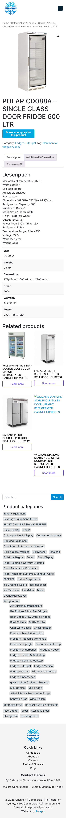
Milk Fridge (35, 688)
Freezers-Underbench (23, 649)
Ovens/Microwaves (15, 595)
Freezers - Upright (21, 644)
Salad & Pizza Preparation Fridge (30, 693)
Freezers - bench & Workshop (28, 638)
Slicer (24, 710)
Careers (33, 760)
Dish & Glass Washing (16, 551)
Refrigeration (18, 23)
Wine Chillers (37, 698)
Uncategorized (30, 716)
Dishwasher (39, 551)
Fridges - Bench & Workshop (27, 655)
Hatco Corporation (29, 579)
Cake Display (12, 530)
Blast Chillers (18, 622)
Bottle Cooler (37, 622)
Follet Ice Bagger (14, 557)
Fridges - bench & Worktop (26, 660)
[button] (58, 36)
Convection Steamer (48, 535)
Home (5, 23)
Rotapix (40, 811)
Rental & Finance (33, 764)
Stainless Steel (40, 710)
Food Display (45, 557)
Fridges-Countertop (44, 671)
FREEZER (9, 579)
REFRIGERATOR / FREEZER (41, 705)
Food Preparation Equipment (21, 568)
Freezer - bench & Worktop (26, 633)
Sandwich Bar (18, 698)
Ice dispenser (38, 584)
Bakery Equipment (15, 513)
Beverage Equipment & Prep (20, 519)
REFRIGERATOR (13, 705)
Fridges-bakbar (19, 671)
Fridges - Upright (36, 23)
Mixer (40, 590)
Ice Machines (11, 590)
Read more (17, 383)
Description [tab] (14, 157)
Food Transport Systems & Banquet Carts (29, 573)
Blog (33, 768)
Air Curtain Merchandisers (26, 605)
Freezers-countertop (48, 644)
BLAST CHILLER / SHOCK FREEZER (25, 524)
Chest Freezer (42, 627)
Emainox (55, 551)
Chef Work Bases (20, 627)
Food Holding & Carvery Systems (24, 562)
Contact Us (33, 752)
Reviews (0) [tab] (14, 164)
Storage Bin (11, 716)
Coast (26, 530)
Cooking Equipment (16, 540)
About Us (33, 756)
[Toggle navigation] (60, 8)
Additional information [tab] (40, 157)
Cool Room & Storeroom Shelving (24, 546)
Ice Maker (28, 590)
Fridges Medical (43, 666)
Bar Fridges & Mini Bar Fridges (28, 611)
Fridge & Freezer (50, 649)
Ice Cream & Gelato (15, 584)
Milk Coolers (17, 688)
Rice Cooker (11, 710)
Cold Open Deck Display (18, 535)
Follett (30, 557)
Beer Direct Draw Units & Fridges (30, 616)
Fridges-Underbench (22, 677)
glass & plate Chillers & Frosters (29, 682)
